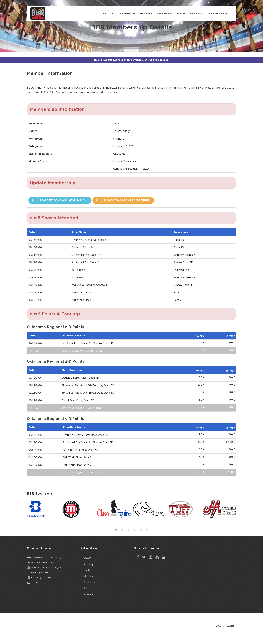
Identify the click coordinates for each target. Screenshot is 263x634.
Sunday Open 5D (183, 262)
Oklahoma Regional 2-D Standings (82, 350)
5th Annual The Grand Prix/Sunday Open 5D (87, 343)
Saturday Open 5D (184, 254)
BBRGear (196, 13)
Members (146, 13)
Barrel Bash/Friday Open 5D (78, 400)
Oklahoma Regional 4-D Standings (81, 407)
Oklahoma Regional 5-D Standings (82, 472)
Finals (86, 570)
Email (34, 582)
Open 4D (179, 239)
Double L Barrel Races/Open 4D (80, 377)
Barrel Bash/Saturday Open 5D (80, 449)
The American (217, 13)
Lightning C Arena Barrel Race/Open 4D (85, 434)
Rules (181, 13)
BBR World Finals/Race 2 (76, 465)
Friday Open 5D (183, 269)
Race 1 (177, 292)
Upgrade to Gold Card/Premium (125, 200)
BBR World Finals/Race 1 (76, 457)
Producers (165, 13)
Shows (108, 13)
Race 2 (177, 300)
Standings (127, 13)
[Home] (37, 13)
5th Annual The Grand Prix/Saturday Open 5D (88, 385)
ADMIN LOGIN (225, 626)
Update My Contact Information (62, 200)
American (88, 594)
